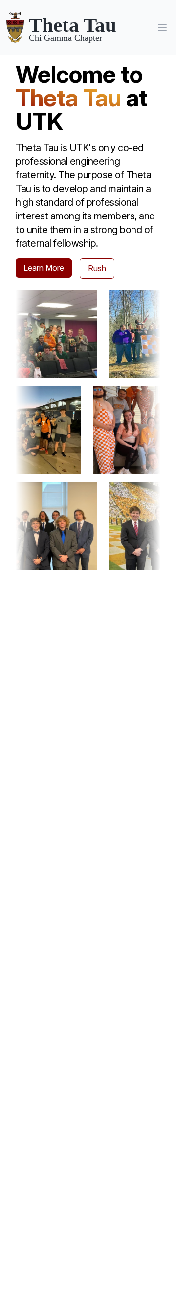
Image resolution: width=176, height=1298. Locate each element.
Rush (97, 268)
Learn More (43, 268)
